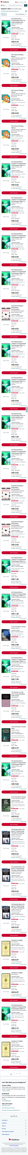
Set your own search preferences (11, 1110)
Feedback (26, 409)
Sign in (21, 2)
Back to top (14, 1116)
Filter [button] (4, 14)
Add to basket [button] (14, 49)
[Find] (25, 5)
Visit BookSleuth (6, 1100)
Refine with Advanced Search (10, 11)
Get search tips (6, 1105)
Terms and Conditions (13, 1145)
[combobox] (16, 5)
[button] (22, 46)
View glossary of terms (8, 1108)
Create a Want (6, 1090)
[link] (26, 11)
